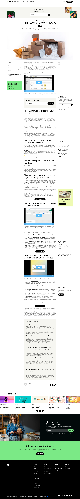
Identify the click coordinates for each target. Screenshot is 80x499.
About (35, 466)
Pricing (28, 1)
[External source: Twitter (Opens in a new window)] (59, 495)
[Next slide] (43, 411)
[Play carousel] (40, 411)
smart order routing (35, 281)
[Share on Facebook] (50, 385)
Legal (35, 476)
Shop (66, 466)
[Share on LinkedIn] (55, 385)
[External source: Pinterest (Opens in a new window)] (72, 495)
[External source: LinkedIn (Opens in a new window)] (69, 495)
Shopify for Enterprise (69, 470)
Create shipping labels (40, 199)
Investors (35, 470)
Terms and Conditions (62, 433)
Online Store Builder (37, 485)
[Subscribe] (49, 15)
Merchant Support (47, 466)
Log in (64, 1)
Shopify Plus (67, 468)
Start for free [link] (51, 103)
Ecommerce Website (37, 489)
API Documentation (58, 468)
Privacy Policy (66, 109)
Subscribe (71, 430)
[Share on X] (53, 385)
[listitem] (40, 402)
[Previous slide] (37, 411)
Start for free (69, 1)
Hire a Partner (46, 470)
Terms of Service (23, 496)
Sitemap (35, 496)
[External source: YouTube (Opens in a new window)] (61, 495)
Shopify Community (47, 473)
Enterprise (32, 1)
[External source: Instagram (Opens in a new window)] (64, 495)
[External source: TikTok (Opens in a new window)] (67, 495)
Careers (35, 468)
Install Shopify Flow (40, 251)
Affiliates (35, 475)
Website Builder (36, 487)
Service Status (36, 478)
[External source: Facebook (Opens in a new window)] (56, 495)
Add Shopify (61, 294)
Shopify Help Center (47, 468)
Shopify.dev (57, 466)
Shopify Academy (47, 471)
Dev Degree (57, 470)
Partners (35, 473)
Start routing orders (40, 305)
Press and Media (36, 471)
